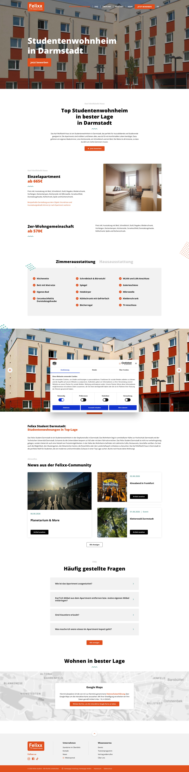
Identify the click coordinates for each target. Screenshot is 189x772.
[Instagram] (29, 759)
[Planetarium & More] (60, 491)
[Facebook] (33, 759)
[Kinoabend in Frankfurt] (112, 487)
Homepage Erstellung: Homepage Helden (77, 769)
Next (178, 370)
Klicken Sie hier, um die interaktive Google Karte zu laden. (94, 704)
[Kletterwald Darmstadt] (112, 522)
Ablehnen (66, 407)
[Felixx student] (36, 6)
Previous (10, 370)
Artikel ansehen (39, 532)
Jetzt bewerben (39, 62)
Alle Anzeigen (95, 545)
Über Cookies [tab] (124, 370)
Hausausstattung (116, 261)
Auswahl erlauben (94, 407)
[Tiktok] (37, 759)
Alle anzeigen (94, 643)
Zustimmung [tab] (65, 370)
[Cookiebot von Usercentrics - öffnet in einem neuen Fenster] (123, 363)
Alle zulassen (122, 407)
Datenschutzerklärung (116, 694)
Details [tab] (94, 370)
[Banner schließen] (136, 363)
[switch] (83, 399)
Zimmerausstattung (75, 261)
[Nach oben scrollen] (94, 733)
